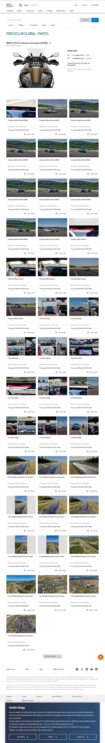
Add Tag (85, 20)
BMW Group (10, 669)
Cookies (9, 700)
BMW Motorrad (58, 669)
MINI (41, 669)
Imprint (39, 696)
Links (24, 696)
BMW (27, 669)
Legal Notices (57, 696)
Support (9, 696)
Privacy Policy (77, 696)
